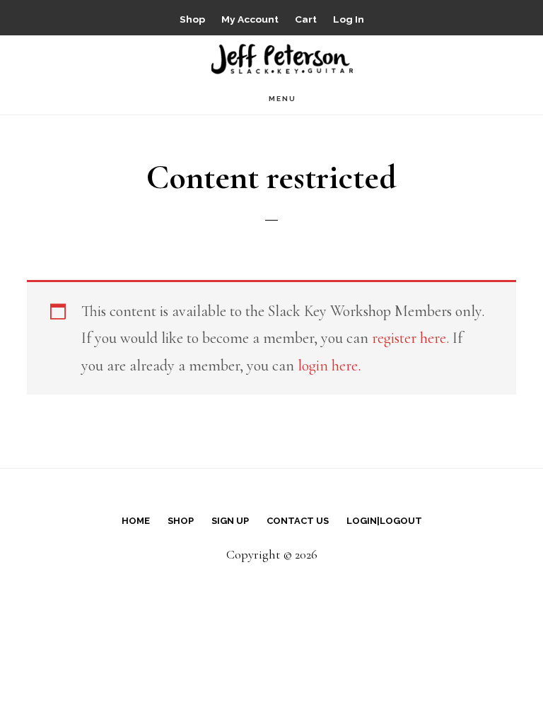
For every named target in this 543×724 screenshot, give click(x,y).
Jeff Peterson (282, 58)
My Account (250, 19)
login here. (329, 365)
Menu (282, 99)
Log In (348, 19)
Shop (192, 19)
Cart (306, 19)
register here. (410, 338)
